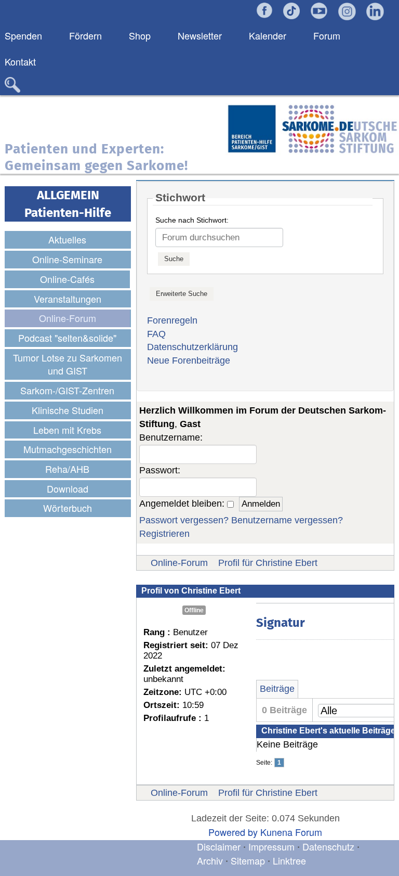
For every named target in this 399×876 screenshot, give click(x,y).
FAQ (156, 334)
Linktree (289, 860)
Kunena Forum (291, 832)
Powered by (233, 832)
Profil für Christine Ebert (267, 563)
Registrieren (164, 534)
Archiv (210, 860)
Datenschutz (329, 846)
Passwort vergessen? (184, 520)
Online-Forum (179, 563)
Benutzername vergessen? (287, 520)
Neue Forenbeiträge (188, 360)
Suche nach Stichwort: (192, 220)
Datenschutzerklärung (192, 347)
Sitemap (248, 860)
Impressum (271, 846)
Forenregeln (172, 320)
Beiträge (277, 689)
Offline (194, 610)
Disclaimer (219, 846)
